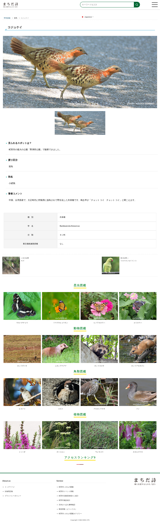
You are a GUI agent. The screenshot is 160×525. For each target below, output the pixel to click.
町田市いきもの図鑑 (66, 487)
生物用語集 (9, 491)
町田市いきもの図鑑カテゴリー (70, 513)
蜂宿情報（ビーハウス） (68, 509)
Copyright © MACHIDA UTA (80, 520)
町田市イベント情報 (66, 491)
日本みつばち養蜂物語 (67, 505)
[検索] (137, 4)
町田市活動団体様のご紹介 (68, 496)
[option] (80, 73)
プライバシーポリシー (13, 496)
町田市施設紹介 (64, 500)
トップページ (10, 487)
